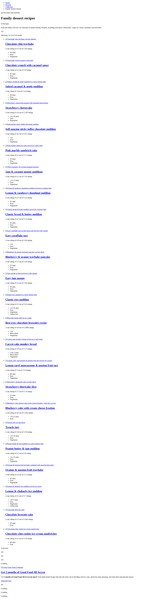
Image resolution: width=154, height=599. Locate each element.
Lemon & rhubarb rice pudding (23, 491)
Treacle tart (12, 427)
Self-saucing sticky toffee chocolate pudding (30, 129)
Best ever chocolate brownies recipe (26, 322)
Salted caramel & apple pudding (24, 86)
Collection (9, 7)
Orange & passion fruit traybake (24, 469)
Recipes (8, 5)
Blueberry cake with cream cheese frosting (30, 408)
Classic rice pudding (17, 299)
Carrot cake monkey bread (21, 344)
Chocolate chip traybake (19, 43)
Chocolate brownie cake (19, 514)
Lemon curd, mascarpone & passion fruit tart (31, 365)
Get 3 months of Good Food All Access (23, 572)
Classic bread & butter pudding (23, 214)
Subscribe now (6, 581)
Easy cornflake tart (16, 235)
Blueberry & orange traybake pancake (27, 256)
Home (7, 3)
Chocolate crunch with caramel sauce (27, 65)
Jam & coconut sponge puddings (24, 171)
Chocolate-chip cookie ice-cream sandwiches (31, 533)
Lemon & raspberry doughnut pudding (28, 192)
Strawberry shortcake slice (21, 386)
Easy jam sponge (15, 278)
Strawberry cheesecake (18, 107)
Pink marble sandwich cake (21, 150)
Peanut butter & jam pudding (22, 448)
